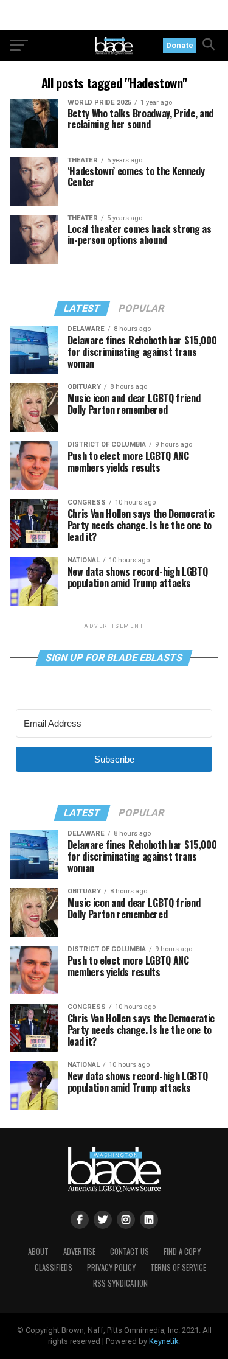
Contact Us (129, 1251)
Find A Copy (182, 1251)
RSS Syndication (120, 1283)
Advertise (79, 1251)
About (38, 1251)
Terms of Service (178, 1267)
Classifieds (53, 1267)
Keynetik (163, 1341)
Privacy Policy (111, 1267)
